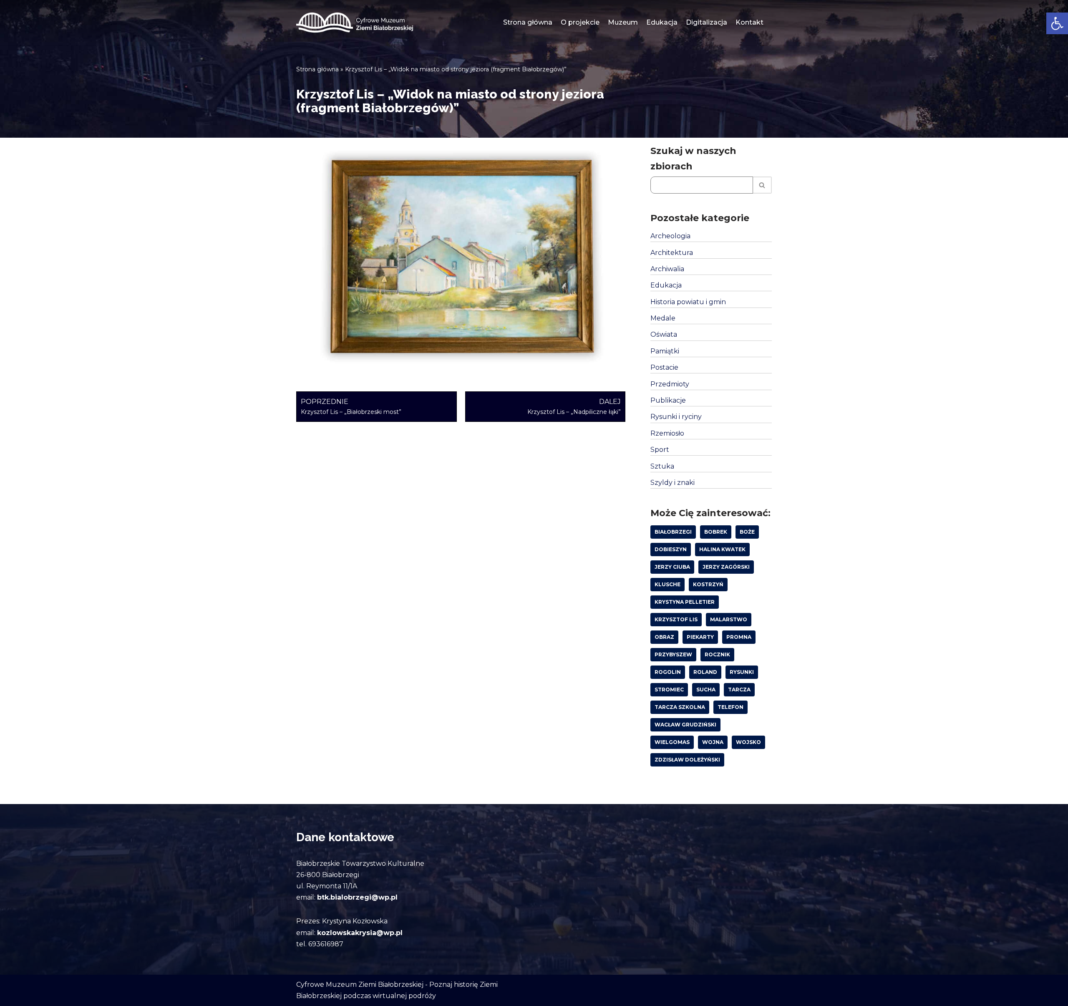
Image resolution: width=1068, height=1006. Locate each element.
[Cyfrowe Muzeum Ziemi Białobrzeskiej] (354, 23)
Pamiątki (664, 351)
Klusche (667, 584)
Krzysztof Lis (676, 619)
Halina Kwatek (722, 549)
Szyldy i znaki (672, 483)
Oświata (663, 334)
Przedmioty (669, 384)
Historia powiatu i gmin (688, 302)
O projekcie (580, 22)
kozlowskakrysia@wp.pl (360, 933)
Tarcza (739, 689)
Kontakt (749, 22)
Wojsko (748, 742)
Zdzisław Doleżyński (687, 759)
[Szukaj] (762, 185)
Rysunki (742, 672)
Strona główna (527, 22)
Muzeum (623, 22)
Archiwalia (667, 269)
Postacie (664, 367)
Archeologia (670, 236)
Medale (662, 318)
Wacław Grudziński (685, 724)
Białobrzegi (673, 532)
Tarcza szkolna (680, 707)
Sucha (705, 689)
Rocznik (717, 654)
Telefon (730, 707)
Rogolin (668, 672)
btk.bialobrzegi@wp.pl (357, 897)
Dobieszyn (671, 549)
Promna (738, 637)
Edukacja (662, 22)
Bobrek (715, 532)
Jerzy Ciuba (672, 567)
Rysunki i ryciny (676, 417)
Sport (659, 450)
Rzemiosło (667, 433)
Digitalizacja (706, 22)
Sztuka (662, 466)
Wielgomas (672, 742)
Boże (747, 532)
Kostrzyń (708, 584)
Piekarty (700, 637)
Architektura (671, 253)
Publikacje (668, 400)
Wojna (712, 742)
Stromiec (669, 689)
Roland (705, 672)
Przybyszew (673, 654)
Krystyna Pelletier (685, 602)
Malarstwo (728, 619)
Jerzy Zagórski (726, 567)
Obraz (664, 637)
